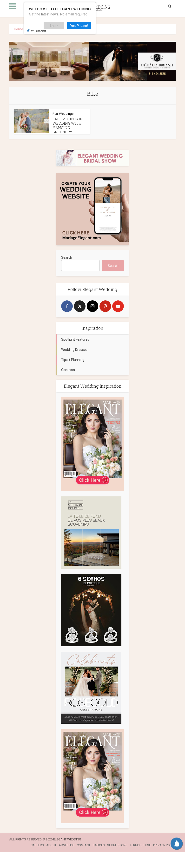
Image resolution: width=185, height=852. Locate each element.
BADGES (99, 845)
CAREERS (37, 845)
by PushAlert (38, 31)
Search (66, 257)
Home (18, 29)
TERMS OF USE (140, 845)
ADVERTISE (66, 845)
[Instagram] (92, 306)
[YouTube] (118, 306)
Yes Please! (79, 25)
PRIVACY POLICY (164, 845)
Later (54, 25)
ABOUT (51, 845)
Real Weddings (63, 113)
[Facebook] (67, 306)
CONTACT (83, 845)
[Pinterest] (105, 306)
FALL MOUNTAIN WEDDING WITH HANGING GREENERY (68, 125)
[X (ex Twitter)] (80, 306)
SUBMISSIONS (117, 845)
